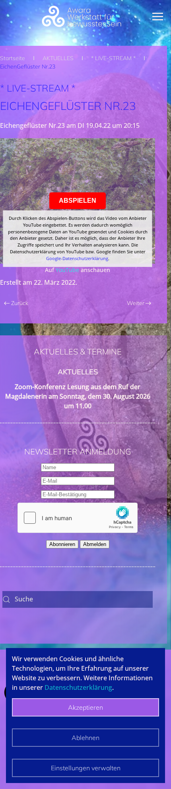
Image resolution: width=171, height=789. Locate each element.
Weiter (135, 303)
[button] (161, 16)
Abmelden (94, 544)
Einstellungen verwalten (85, 768)
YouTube (67, 270)
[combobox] (77, 599)
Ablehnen (85, 738)
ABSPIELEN (77, 200)
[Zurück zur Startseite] (81, 16)
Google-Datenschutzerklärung (77, 258)
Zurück (19, 303)
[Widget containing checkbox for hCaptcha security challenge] (77, 518)
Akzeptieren (85, 707)
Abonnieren (62, 544)
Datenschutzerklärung (78, 687)
